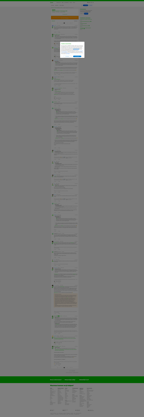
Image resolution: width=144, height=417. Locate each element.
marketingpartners (76, 49)
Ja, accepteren (77, 56)
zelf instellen (68, 53)
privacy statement (64, 51)
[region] (72, 50)
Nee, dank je (67, 56)
